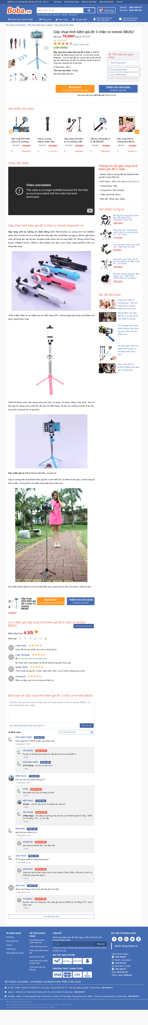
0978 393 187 (135, 10)
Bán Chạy (63, 19)
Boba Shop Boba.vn (126, 946)
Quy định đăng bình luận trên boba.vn (27, 725)
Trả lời (28, 744)
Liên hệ (120, 2)
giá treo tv (56, 15)
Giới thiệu (57, 2)
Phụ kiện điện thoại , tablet (40, 25)
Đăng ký (100, 944)
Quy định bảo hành (37, 957)
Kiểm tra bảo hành (106, 2)
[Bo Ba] (19, 10)
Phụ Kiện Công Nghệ (15, 25)
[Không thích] (20, 638)
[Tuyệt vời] (40, 638)
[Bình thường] (30, 638)
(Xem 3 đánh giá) (81, 44)
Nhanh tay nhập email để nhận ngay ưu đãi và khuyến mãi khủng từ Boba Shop (77, 938)
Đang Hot (47, 19)
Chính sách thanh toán (38, 947)
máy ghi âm (73, 15)
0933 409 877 (135, 7)
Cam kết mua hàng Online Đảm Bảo (130, 19)
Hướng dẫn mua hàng (15, 953)
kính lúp (64, 15)
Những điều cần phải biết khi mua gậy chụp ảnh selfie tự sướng (128, 316)
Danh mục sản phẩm (21, 19)
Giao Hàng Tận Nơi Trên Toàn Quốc (104, 19)
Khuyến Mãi (81, 19)
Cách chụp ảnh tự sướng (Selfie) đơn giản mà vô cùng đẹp (128, 367)
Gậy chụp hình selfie (64, 25)
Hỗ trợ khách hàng (71, 2)
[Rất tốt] (35, 638)
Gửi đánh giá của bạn (83, 626)
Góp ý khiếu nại (12, 941)
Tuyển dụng (10, 949)
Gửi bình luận (86, 726)
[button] (75, 89)
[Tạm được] (25, 638)
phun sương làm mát (44, 15)
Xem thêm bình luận (51, 917)
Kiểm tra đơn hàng (89, 2)
